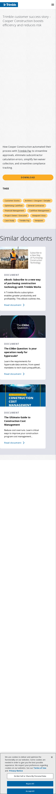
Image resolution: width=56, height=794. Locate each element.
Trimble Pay (24, 150)
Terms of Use (39, 768)
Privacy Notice (16, 770)
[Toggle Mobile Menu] (52, 4)
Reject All (30, 783)
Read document (12, 305)
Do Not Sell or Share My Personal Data (30, 776)
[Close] (52, 757)
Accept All (30, 791)
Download (28, 177)
